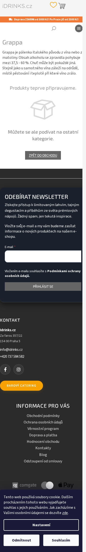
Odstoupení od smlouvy (43, 461)
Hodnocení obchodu (43, 441)
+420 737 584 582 (12, 356)
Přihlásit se (43, 286)
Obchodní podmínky (43, 415)
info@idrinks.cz (11, 349)
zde (65, 512)
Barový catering (21, 386)
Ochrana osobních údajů (43, 422)
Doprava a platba (43, 435)
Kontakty (43, 448)
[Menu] (79, 28)
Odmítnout (21, 540)
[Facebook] (5, 369)
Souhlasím (61, 540)
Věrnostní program (43, 428)
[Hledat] (54, 28)
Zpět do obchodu (43, 155)
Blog (43, 454)
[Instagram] (18, 369)
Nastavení (41, 525)
